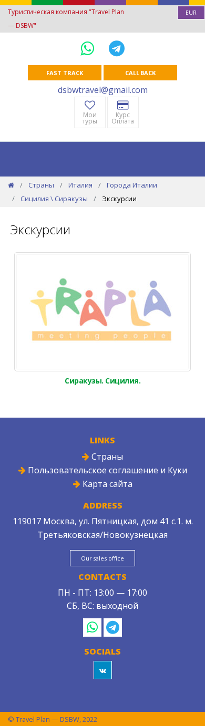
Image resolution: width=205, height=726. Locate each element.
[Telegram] (117, 48)
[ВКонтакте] (103, 670)
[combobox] (191, 12)
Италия (80, 185)
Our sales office (102, 558)
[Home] (11, 185)
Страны (41, 185)
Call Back (140, 73)
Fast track (64, 73)
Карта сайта (106, 484)
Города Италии (132, 185)
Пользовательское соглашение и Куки (106, 470)
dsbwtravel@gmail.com (103, 90)
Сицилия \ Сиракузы (54, 198)
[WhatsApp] (89, 48)
